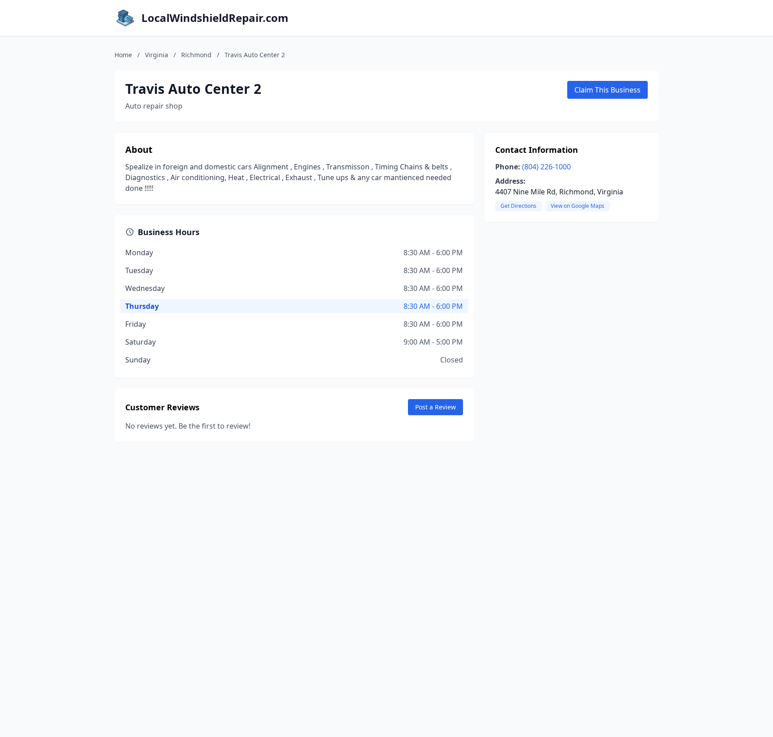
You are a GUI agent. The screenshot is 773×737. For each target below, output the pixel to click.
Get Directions (518, 206)
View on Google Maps (577, 206)
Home (123, 55)
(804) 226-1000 (546, 167)
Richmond (196, 55)
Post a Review (435, 407)
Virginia (156, 55)
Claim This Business (607, 90)
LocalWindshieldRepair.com (215, 18)
